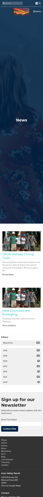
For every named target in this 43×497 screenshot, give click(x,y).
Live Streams (7, 459)
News (3, 448)
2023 (21, 366)
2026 (21, 350)
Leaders (4, 465)
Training (5, 462)
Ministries (21, 343)
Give (3, 454)
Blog (3, 457)
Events (4, 446)
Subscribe (9, 428)
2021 (21, 377)
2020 (21, 382)
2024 (21, 361)
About (4, 443)
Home (4, 440)
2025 (21, 356)
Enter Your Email (9, 419)
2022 (21, 372)
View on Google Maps (11, 486)
